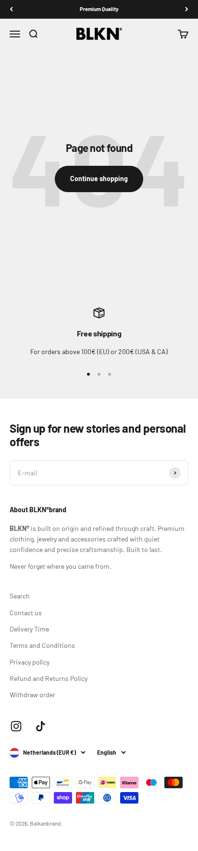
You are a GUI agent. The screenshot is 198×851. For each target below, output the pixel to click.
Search (20, 596)
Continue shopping (99, 178)
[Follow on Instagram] (16, 726)
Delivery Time (29, 629)
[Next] (186, 9)
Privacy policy (30, 662)
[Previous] (11, 9)
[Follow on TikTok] (40, 726)
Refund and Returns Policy (48, 678)
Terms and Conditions (42, 645)
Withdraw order (32, 694)
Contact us (26, 613)
